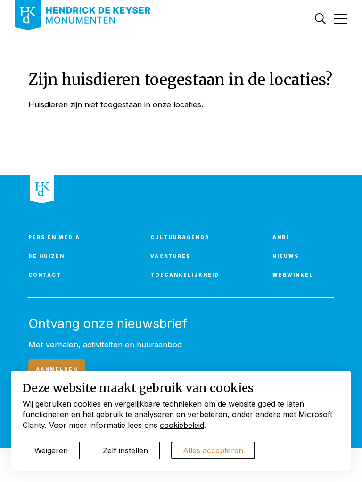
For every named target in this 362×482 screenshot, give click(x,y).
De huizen (46, 256)
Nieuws (285, 256)
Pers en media (54, 237)
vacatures (170, 256)
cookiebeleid (182, 425)
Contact (44, 275)
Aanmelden (57, 369)
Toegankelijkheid (184, 275)
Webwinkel (292, 275)
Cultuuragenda (180, 237)
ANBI (280, 237)
